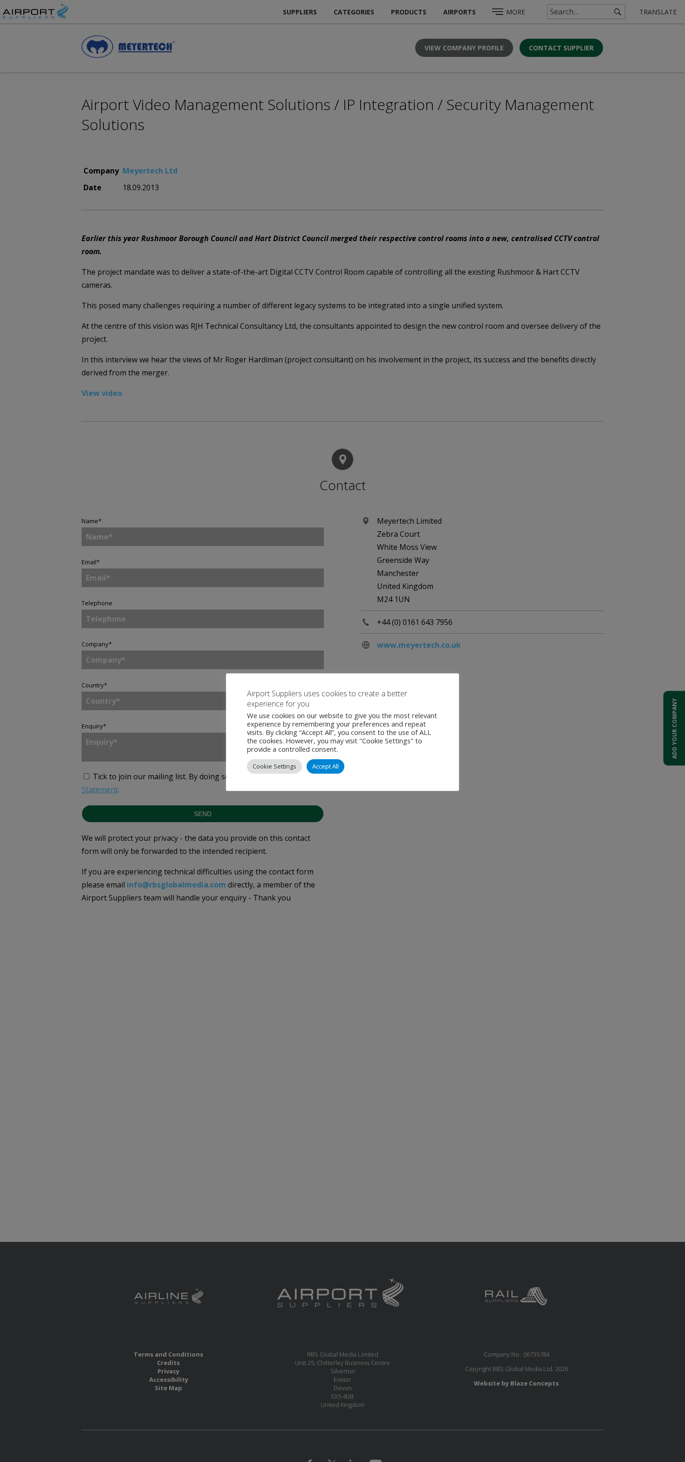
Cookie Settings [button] (274, 766)
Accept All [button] (325, 766)
